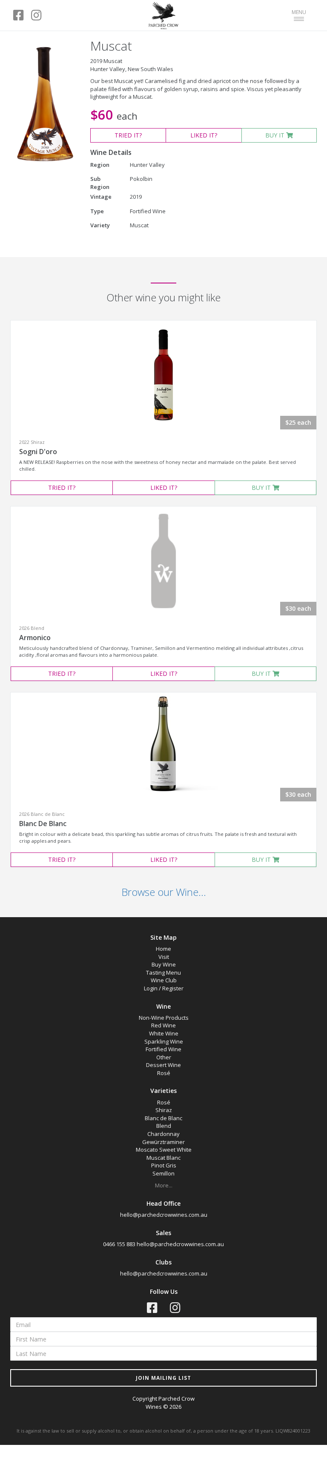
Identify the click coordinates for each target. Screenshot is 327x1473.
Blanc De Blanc (42, 823)
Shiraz (163, 1110)
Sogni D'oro (38, 451)
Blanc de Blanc (163, 1118)
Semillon (163, 1173)
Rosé (163, 1073)
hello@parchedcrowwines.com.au (163, 1214)
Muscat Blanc (163, 1157)
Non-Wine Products (164, 1017)
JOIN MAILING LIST (163, 1377)
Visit (163, 957)
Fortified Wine (163, 1049)
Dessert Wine (163, 1065)
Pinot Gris (163, 1165)
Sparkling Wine (163, 1041)
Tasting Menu (163, 972)
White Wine (163, 1033)
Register (173, 988)
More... (163, 1185)
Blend (163, 1126)
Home (163, 948)
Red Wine (163, 1025)
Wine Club (164, 980)
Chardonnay (163, 1134)
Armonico (35, 637)
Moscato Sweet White (164, 1149)
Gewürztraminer (163, 1142)
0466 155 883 (119, 1244)
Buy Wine (164, 964)
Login (151, 988)
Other (163, 1057)
